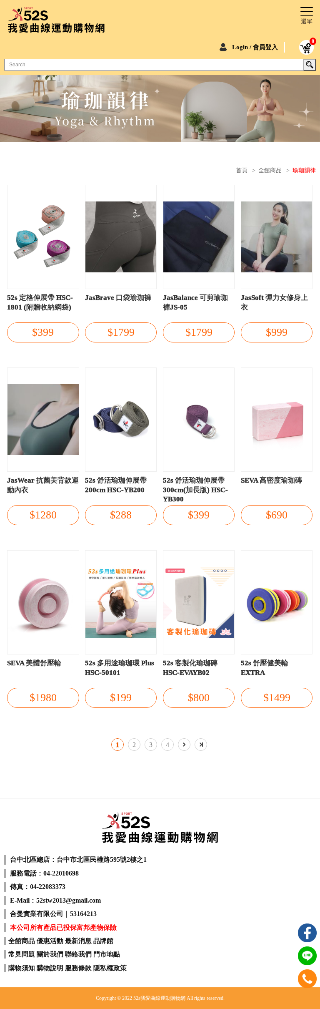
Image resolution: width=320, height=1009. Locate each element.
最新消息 (78, 940)
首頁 (242, 171)
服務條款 (78, 967)
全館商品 (270, 170)
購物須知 (21, 967)
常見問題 (21, 954)
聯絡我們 (78, 954)
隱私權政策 (110, 967)
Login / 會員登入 (255, 47)
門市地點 (106, 954)
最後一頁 (201, 744)
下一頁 (184, 744)
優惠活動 (50, 940)
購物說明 (50, 967)
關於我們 (50, 954)
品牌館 (103, 940)
